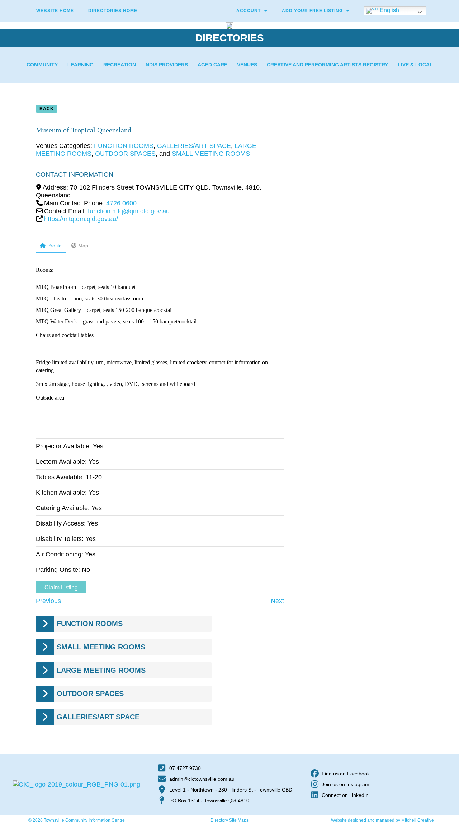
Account (248, 10)
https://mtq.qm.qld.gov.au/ (81, 219)
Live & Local (415, 64)
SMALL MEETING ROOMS (211, 153)
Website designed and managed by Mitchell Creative (382, 820)
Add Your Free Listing (312, 10)
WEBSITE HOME (55, 10)
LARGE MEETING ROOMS (101, 670)
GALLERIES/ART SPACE (194, 145)
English (388, 10)
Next (277, 601)
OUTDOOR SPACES (125, 153)
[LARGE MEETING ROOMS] (45, 670)
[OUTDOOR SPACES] (45, 694)
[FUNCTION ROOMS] (45, 624)
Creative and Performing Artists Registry (327, 64)
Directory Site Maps (229, 820)
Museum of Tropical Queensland (83, 130)
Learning (80, 64)
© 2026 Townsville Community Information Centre (76, 820)
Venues (247, 64)
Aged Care (212, 64)
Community (42, 64)
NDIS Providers (167, 64)
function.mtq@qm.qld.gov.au (129, 211)
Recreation (119, 64)
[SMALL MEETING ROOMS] (45, 647)
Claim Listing (61, 587)
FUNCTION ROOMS (123, 145)
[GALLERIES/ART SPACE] (45, 717)
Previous (48, 601)
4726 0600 (121, 203)
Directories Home (112, 10)
